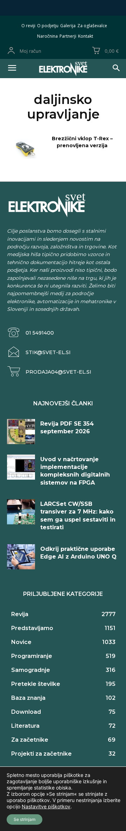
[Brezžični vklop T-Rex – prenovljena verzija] (24, 147)
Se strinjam (24, 819)
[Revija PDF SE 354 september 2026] (21, 431)
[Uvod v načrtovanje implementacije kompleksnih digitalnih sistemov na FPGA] (21, 467)
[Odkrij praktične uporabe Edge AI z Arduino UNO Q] (21, 556)
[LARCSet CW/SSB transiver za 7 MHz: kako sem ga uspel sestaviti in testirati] (21, 511)
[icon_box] (30, 332)
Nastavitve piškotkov (46, 806)
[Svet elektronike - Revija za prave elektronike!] (63, 68)
